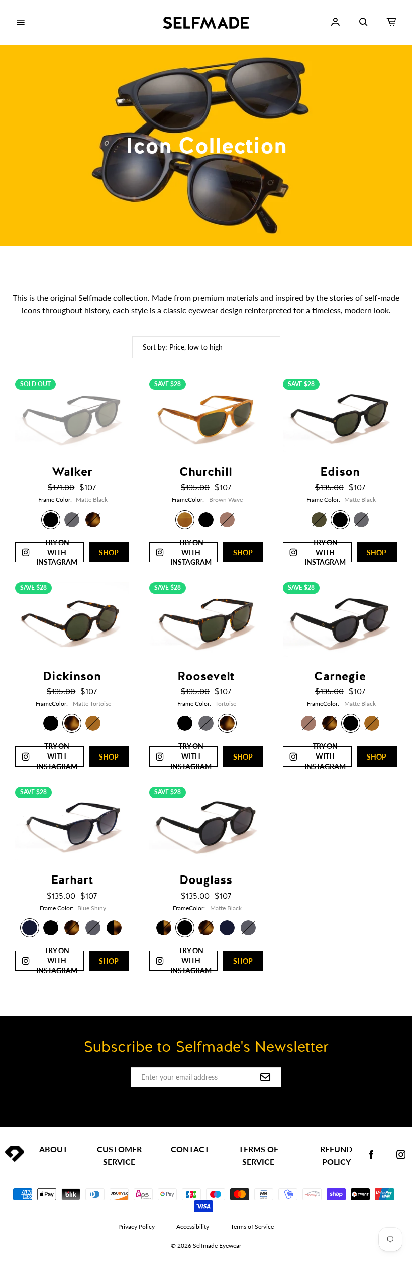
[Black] (206, 519)
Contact (190, 1149)
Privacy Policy (136, 1226)
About (53, 1149)
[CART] (391, 22)
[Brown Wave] (184, 519)
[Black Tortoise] (114, 927)
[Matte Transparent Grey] (206, 723)
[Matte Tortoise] (71, 723)
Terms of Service (258, 1155)
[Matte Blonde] (92, 723)
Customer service (119, 1155)
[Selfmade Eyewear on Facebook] (371, 1155)
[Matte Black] (50, 519)
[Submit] (265, 1077)
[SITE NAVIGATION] (20, 23)
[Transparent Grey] (71, 519)
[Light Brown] (227, 519)
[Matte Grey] (92, 927)
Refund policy (336, 1155)
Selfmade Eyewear (217, 1245)
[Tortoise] (92, 519)
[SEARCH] (363, 22)
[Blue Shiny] (29, 927)
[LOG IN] (335, 22)
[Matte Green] (319, 519)
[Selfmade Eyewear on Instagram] (401, 1155)
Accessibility (192, 1226)
